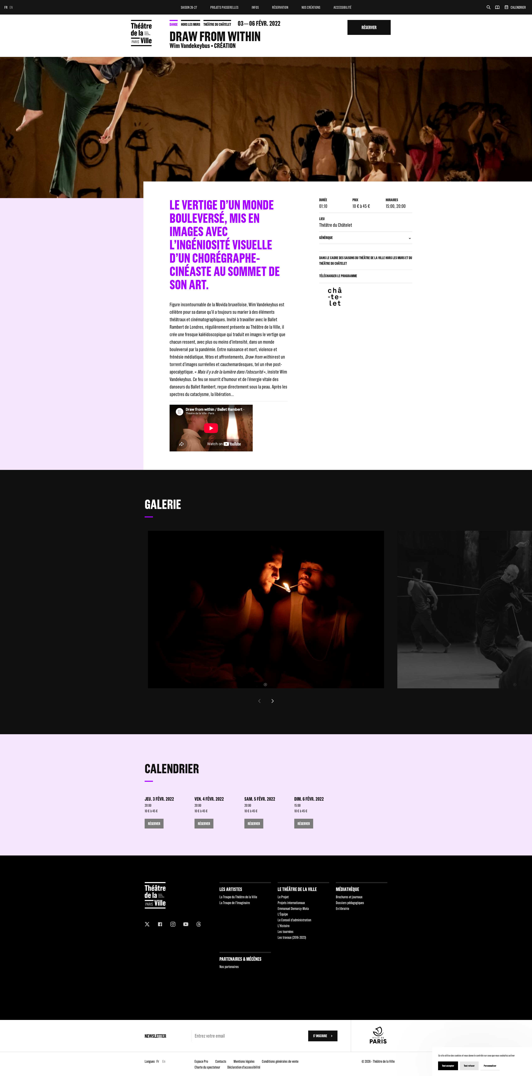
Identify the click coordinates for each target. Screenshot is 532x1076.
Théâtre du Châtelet (217, 24)
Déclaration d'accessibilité (243, 1067)
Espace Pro (201, 1061)
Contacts (220, 1061)
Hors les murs (190, 24)
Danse (174, 24)
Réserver (369, 27)
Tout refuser (469, 1065)
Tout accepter (448, 1065)
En (11, 7)
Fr (5, 7)
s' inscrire (320, 1036)
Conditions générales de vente (280, 1061)
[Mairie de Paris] (378, 1042)
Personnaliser (490, 1065)
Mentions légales (244, 1061)
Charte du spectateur (207, 1067)
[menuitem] (188, 7)
